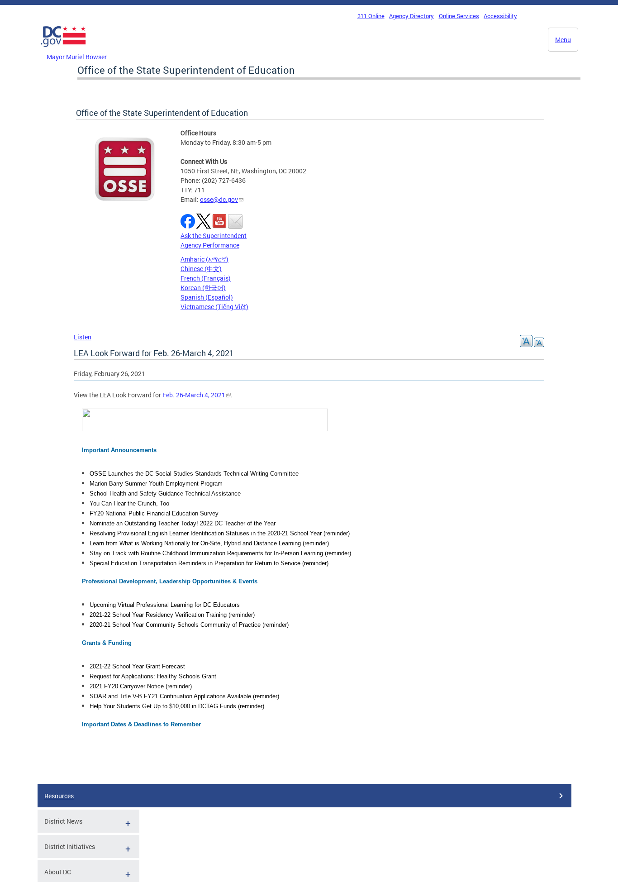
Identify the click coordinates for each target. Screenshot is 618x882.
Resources (59, 795)
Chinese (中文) (201, 268)
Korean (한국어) (203, 287)
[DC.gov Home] (63, 49)
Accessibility (500, 16)
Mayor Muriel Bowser (77, 56)
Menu (563, 39)
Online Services (459, 16)
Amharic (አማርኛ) (204, 259)
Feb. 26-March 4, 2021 (193, 395)
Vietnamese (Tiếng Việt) (214, 306)
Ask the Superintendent (214, 235)
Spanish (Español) (207, 297)
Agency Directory (411, 16)
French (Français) (206, 278)
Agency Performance (210, 245)
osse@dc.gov (219, 199)
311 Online (371, 16)
